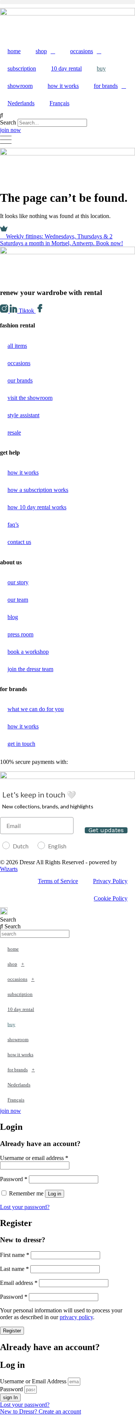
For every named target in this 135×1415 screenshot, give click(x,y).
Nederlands (21, 103)
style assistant (23, 415)
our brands (20, 380)
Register (12, 1331)
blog (13, 617)
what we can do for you (36, 709)
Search (8, 122)
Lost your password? (25, 1207)
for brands (106, 86)
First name (14, 1255)
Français (59, 103)
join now (10, 130)
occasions (81, 51)
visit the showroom (30, 398)
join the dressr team (30, 669)
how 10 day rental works (37, 507)
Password (13, 1179)
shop (41, 51)
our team (18, 599)
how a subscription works (38, 490)
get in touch (21, 744)
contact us (19, 542)
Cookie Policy (111, 898)
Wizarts (9, 869)
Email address (19, 1283)
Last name (14, 1269)
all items (17, 346)
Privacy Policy (110, 881)
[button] (67, 2)
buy (101, 68)
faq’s (13, 524)
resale (14, 432)
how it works (63, 86)
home (14, 51)
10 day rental (66, 68)
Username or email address (34, 1158)
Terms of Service (58, 881)
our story (18, 582)
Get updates (106, 830)
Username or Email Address (33, 1381)
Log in (54, 1194)
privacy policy (76, 1317)
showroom (20, 86)
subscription (22, 68)
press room (20, 634)
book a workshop (28, 651)
